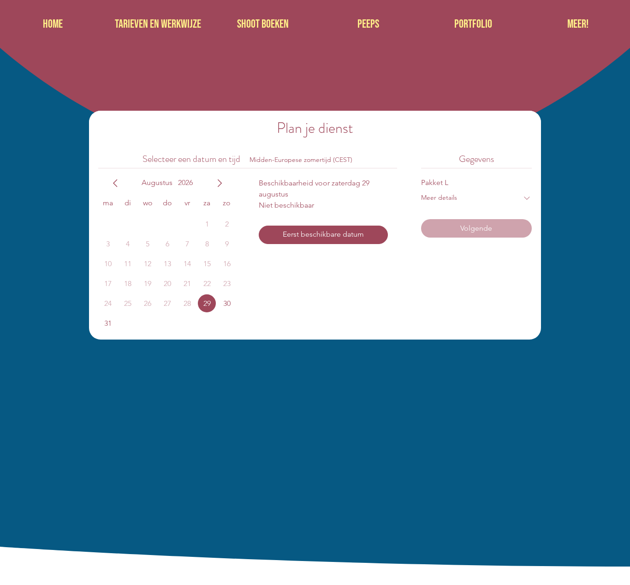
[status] (301, 160)
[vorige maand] (115, 183)
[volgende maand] (219, 183)
